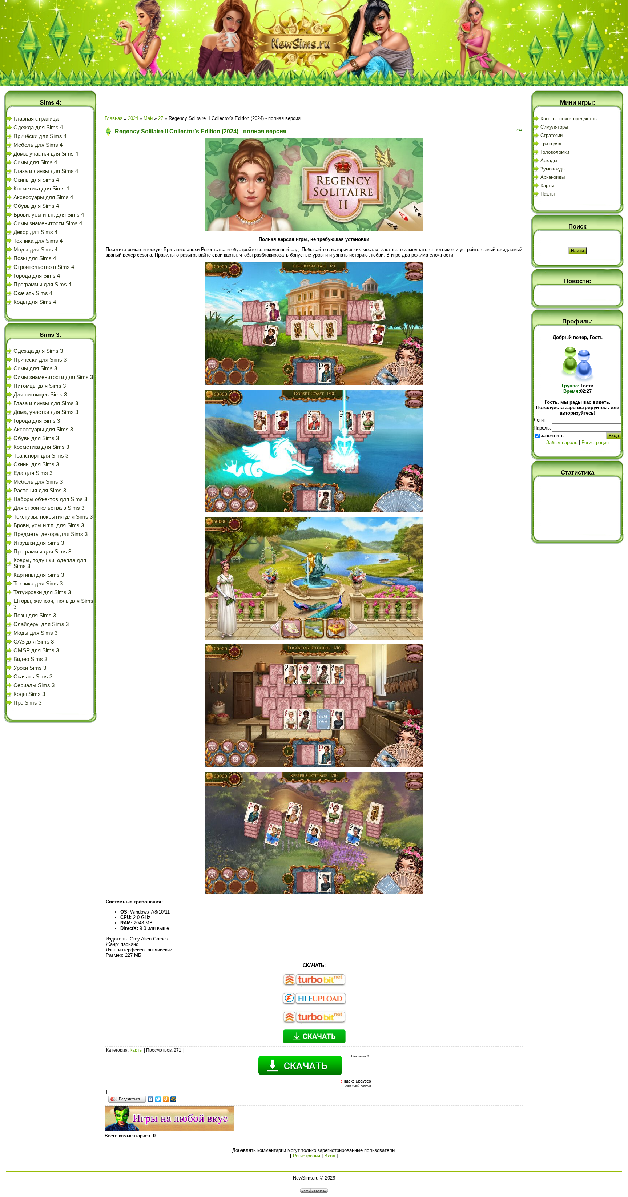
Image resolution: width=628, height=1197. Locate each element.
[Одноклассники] (166, 1099)
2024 (133, 118)
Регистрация (306, 1155)
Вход (329, 1155)
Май (148, 118)
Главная (113, 118)
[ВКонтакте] (150, 1099)
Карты (136, 1050)
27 (160, 118)
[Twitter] (158, 1099)
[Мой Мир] (173, 1099)
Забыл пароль (561, 442)
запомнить (552, 435)
